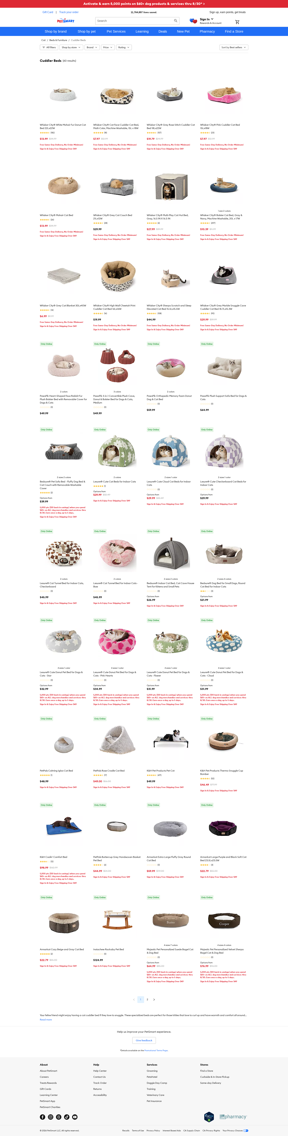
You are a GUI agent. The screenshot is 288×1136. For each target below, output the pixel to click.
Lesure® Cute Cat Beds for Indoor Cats (114, 481)
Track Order (100, 1082)
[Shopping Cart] (241, 22)
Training (151, 1088)
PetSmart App (47, 1101)
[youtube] (75, 1117)
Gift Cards (45, 1088)
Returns (97, 1088)
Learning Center (49, 1095)
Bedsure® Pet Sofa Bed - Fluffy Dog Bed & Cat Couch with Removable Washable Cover (62, 485)
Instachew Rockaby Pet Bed (108, 949)
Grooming (152, 1070)
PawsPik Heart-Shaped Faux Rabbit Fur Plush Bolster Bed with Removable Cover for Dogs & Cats (63, 399)
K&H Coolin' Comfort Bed (53, 857)
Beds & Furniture (58, 40)
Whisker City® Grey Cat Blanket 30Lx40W (63, 305)
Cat (43, 40)
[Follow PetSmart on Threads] (58, 1117)
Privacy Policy (153, 1130)
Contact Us (99, 1076)
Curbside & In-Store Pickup (214, 1076)
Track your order (69, 12)
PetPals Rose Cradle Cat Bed (109, 770)
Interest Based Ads (172, 1130)
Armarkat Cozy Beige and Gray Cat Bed (62, 949)
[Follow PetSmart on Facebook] (42, 1117)
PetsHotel (152, 1076)
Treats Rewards (48, 1082)
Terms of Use (138, 1130)
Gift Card (48, 12)
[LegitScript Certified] (209, 1117)
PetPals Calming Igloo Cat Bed (56, 770)
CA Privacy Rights (211, 1130)
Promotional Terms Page (156, 1050)
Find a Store (206, 1070)
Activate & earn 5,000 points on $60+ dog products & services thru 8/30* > (144, 4)
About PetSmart (48, 1070)
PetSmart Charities (50, 1107)
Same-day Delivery (210, 1082)
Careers (44, 1076)
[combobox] (137, 20)
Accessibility (100, 1095)
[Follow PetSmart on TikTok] (66, 1117)
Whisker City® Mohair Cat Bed (56, 215)
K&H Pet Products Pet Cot (161, 770)
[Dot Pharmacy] (233, 1117)
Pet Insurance (154, 1101)
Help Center (100, 1070)
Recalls (125, 1130)
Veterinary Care (155, 1095)
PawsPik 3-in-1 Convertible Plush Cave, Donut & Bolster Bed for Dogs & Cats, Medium (114, 399)
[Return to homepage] (65, 20)
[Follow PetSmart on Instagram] (50, 1117)
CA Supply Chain (191, 1130)
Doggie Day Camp (157, 1082)
